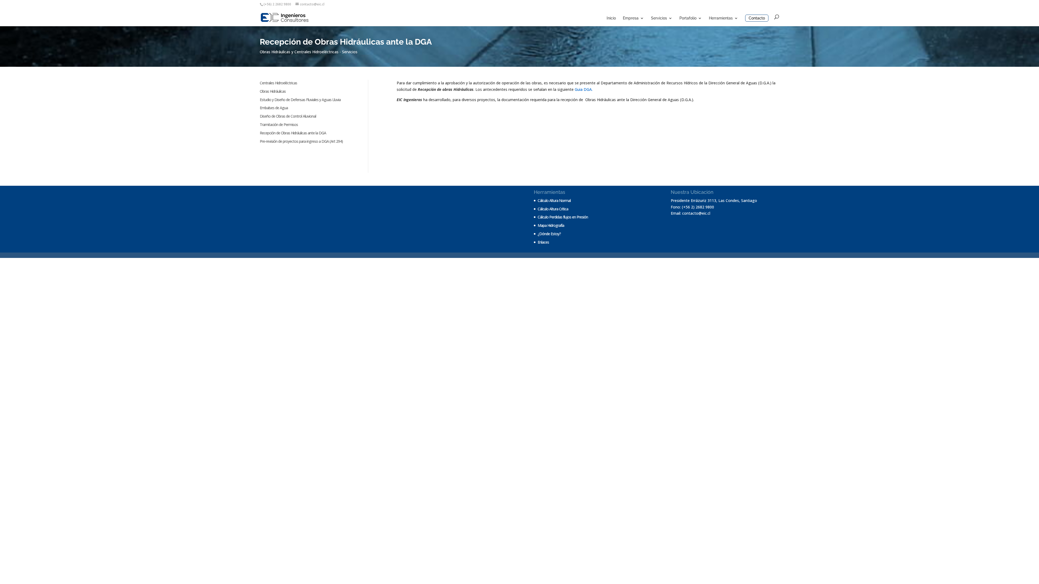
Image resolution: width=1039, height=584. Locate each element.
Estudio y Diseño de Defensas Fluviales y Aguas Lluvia (300, 99)
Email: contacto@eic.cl (690, 213)
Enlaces (543, 242)
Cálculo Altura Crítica (553, 208)
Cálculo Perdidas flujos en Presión (563, 217)
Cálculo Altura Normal (554, 200)
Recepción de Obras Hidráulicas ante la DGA (293, 132)
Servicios (659, 18)
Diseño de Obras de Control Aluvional (288, 116)
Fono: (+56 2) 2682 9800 (692, 207)
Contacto (757, 18)
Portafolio (687, 18)
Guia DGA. (584, 89)
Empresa (631, 18)
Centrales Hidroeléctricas (278, 82)
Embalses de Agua (274, 107)
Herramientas (721, 18)
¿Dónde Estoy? (549, 233)
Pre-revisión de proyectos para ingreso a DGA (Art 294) (301, 141)
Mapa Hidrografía (551, 225)
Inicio (611, 18)
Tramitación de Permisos (279, 124)
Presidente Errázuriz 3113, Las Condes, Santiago (714, 200)
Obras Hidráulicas (273, 91)
